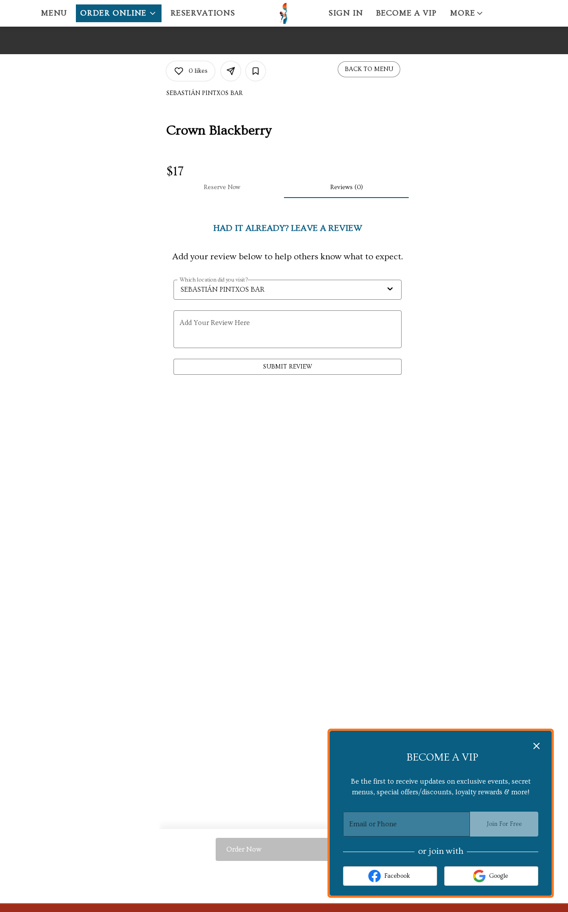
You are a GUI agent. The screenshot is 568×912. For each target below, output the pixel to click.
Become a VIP (406, 13)
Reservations (202, 13)
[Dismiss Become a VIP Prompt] (536, 746)
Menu (54, 13)
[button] (119, 13)
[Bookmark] (255, 71)
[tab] (221, 187)
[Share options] (231, 71)
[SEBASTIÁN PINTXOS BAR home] (284, 13)
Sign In (345, 13)
